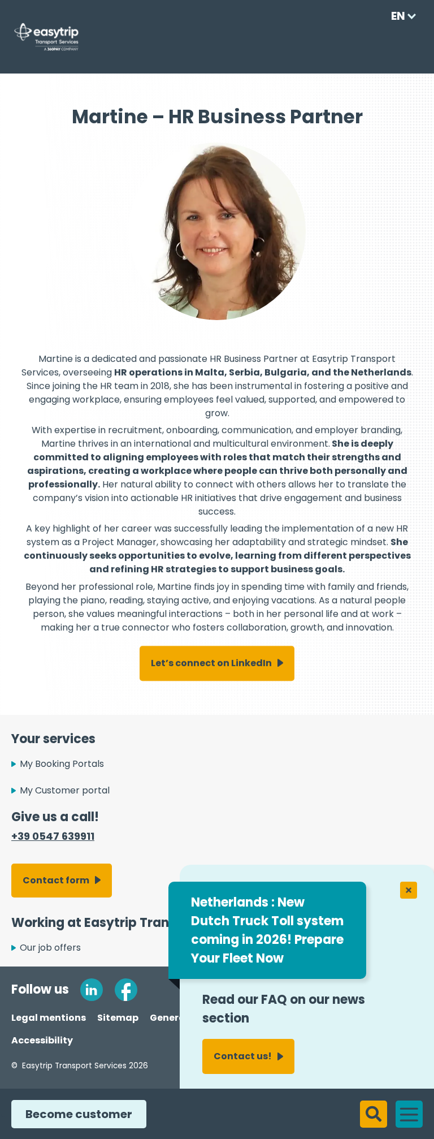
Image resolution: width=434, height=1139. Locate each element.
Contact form (56, 880)
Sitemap (117, 1017)
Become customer (78, 1114)
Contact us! (243, 1056)
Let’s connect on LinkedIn (211, 663)
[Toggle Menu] (411, 1113)
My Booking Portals (62, 763)
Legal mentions (48, 1017)
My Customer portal (65, 790)
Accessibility (42, 1040)
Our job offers (50, 947)
